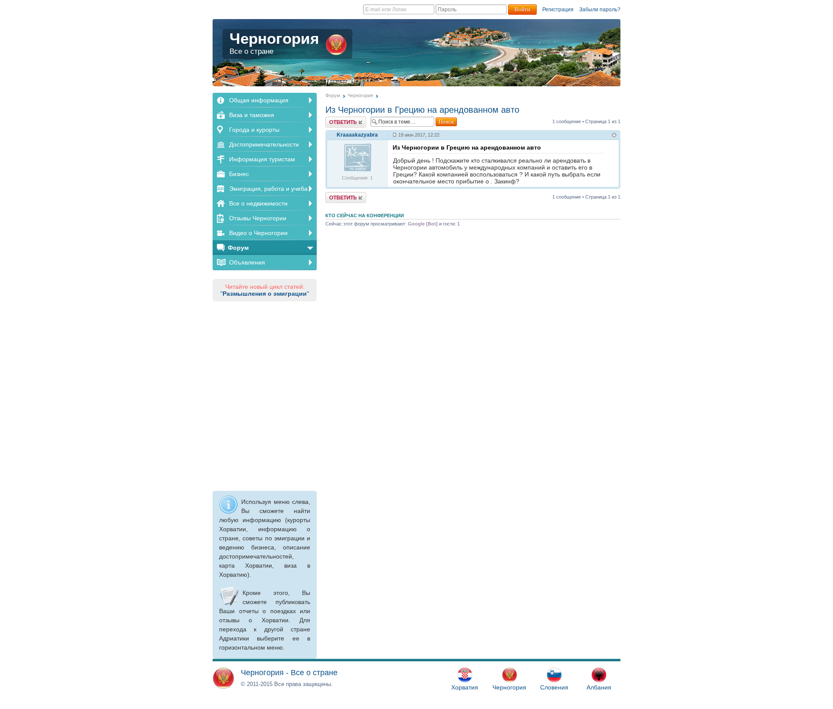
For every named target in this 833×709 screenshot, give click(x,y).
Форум (238, 247)
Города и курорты (254, 129)
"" (264, 293)
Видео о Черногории (258, 232)
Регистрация (558, 10)
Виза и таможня (251, 114)
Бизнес (239, 173)
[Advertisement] (265, 394)
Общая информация (259, 100)
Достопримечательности (264, 144)
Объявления (247, 262)
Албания (599, 687)
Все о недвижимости (258, 203)
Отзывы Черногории (257, 218)
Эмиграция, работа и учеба (268, 188)
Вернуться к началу (614, 135)
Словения (554, 687)
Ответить (335, 119)
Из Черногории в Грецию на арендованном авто (422, 109)
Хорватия (464, 687)
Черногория (274, 43)
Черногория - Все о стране (289, 672)
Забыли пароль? (599, 10)
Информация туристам (262, 159)
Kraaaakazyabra (357, 135)
